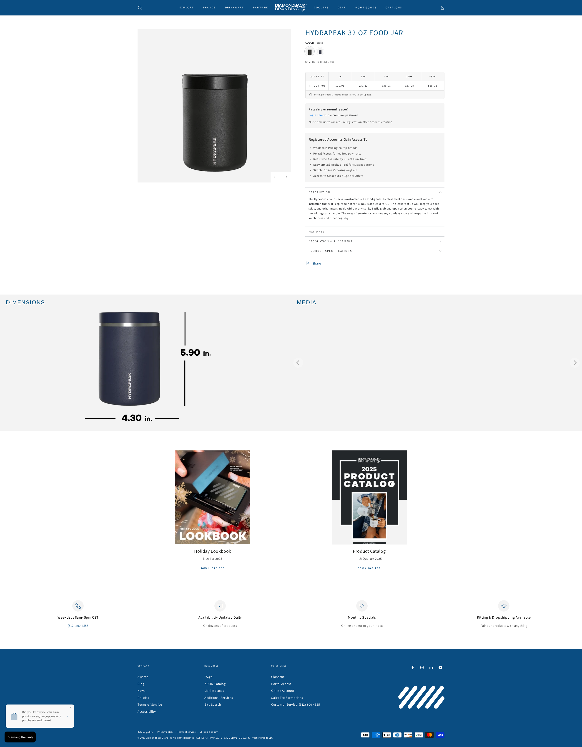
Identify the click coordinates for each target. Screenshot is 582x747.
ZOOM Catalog (215, 684)
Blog (141, 684)
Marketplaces (214, 690)
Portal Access (281, 684)
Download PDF (212, 568)
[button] (140, 7)
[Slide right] (286, 177)
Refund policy (145, 732)
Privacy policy (165, 731)
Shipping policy (209, 731)
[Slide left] (276, 177)
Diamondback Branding (159, 737)
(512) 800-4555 (78, 625)
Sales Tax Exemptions (287, 697)
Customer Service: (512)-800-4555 (295, 704)
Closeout (277, 677)
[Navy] (320, 51)
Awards (143, 677)
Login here (316, 115)
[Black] (309, 51)
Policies (143, 697)
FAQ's (208, 677)
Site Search (212, 704)
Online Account (282, 690)
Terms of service (186, 731)
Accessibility (147, 711)
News (141, 690)
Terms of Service (150, 704)
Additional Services (218, 697)
